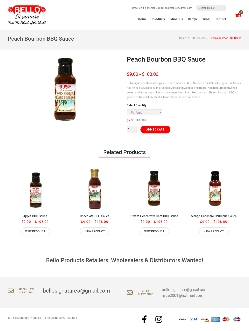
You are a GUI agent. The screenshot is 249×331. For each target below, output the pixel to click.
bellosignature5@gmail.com (176, 7)
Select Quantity (136, 105)
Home (142, 19)
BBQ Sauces (198, 38)
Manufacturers (68, 317)
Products (158, 19)
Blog (206, 19)
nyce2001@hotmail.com (182, 295)
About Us (176, 19)
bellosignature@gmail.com (185, 289)
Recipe (193, 19)
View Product (35, 231)
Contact (220, 19)
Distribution (50, 317)
